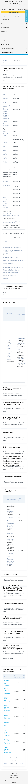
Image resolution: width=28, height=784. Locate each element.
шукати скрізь (23, 16)
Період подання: (5, 40)
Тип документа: (5, 27)
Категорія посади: (5, 35)
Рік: (2, 23)
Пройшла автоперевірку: (7, 52)
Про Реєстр (3, 9)
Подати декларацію (14, 12)
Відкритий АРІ (12, 9)
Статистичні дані (22, 9)
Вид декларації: (5, 19)
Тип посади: (4, 31)
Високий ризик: (5, 44)
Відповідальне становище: (7, 48)
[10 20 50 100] (13, 757)
